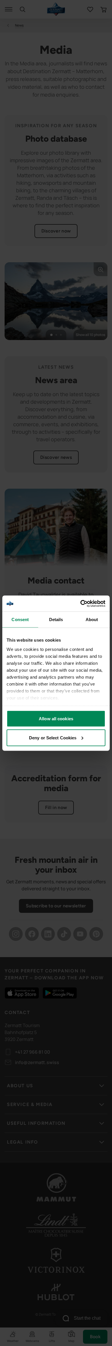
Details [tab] (56, 619)
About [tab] (92, 619)
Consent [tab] (20, 619)
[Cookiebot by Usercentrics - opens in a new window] (80, 603)
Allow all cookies (56, 718)
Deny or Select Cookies (52, 737)
